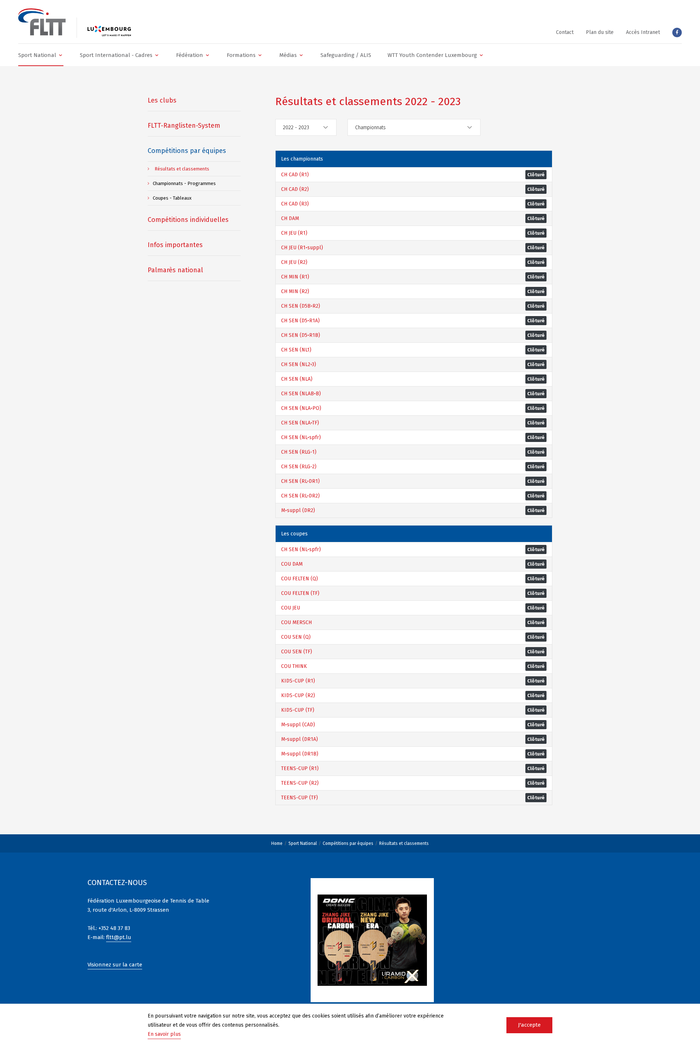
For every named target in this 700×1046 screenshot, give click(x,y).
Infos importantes (175, 245)
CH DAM (290, 218)
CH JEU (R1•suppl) (302, 248)
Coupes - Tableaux (172, 198)
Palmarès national (175, 270)
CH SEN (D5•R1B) (300, 335)
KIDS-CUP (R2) (298, 695)
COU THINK (294, 666)
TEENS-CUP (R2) (300, 783)
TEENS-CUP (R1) (300, 768)
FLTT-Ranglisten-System (184, 126)
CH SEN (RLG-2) (298, 467)
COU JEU (290, 608)
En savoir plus (164, 1034)
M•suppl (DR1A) (299, 739)
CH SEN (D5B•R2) (300, 306)
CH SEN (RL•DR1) (300, 481)
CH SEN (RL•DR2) (300, 496)
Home (277, 843)
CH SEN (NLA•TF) (300, 423)
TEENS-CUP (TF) (299, 798)
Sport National (302, 843)
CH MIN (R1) (295, 277)
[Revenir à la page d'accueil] (42, 21)
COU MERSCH (296, 622)
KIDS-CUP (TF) (297, 710)
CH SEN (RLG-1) (298, 452)
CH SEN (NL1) (296, 350)
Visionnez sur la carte (115, 964)
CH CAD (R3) (295, 204)
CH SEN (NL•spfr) (301, 437)
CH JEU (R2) (294, 262)
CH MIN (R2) (295, 291)
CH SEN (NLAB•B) (301, 394)
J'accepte (529, 1025)
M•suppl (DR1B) (299, 754)
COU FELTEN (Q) (299, 579)
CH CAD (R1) (295, 175)
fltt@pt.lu (118, 937)
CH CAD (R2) (295, 189)
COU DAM (292, 564)
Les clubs (162, 100)
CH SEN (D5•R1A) (300, 321)
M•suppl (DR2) (298, 510)
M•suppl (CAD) (298, 725)
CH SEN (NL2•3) (298, 364)
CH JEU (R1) (294, 233)
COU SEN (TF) (296, 652)
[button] (40, 55)
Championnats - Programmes (184, 183)
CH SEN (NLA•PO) (301, 408)
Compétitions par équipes (348, 843)
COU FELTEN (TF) (300, 593)
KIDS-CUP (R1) (298, 681)
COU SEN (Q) (296, 637)
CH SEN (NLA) (296, 379)
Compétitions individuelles (188, 220)
